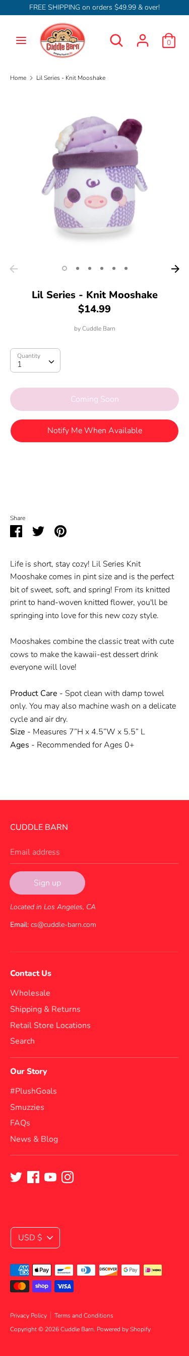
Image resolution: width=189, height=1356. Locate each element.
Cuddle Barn (98, 328)
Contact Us (30, 973)
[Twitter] (16, 1176)
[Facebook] (33, 1176)
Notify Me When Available (94, 430)
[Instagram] (67, 1176)
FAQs (20, 1123)
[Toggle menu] (21, 40)
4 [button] (101, 268)
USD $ (30, 1237)
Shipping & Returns (45, 1009)
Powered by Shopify (124, 1329)
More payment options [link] (94, 485)
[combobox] (35, 360)
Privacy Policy (28, 1316)
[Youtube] (50, 1176)
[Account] (143, 36)
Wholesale (30, 993)
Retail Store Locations (50, 1025)
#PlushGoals (33, 1091)
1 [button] (64, 268)
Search (22, 1041)
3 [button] (89, 268)
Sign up (47, 883)
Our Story (28, 1071)
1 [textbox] (19, 364)
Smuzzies (27, 1107)
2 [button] (77, 268)
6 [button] (126, 268)
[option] (94, 175)
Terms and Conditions (83, 1316)
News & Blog (34, 1139)
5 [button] (113, 268)
